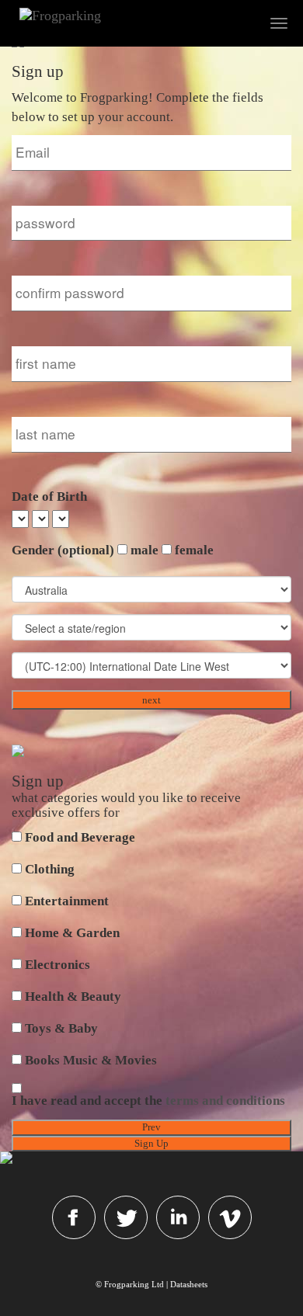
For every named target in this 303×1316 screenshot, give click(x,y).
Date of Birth (49, 496)
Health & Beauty (73, 996)
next (151, 700)
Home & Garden (72, 932)
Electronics (57, 964)
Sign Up (151, 1143)
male (144, 550)
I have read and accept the (148, 1100)
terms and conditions (225, 1100)
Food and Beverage (80, 837)
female (194, 550)
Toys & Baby (61, 1028)
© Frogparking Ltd (130, 1284)
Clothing (50, 869)
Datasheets (188, 1284)
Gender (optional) (63, 550)
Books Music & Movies (91, 1060)
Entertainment (67, 901)
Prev (151, 1127)
